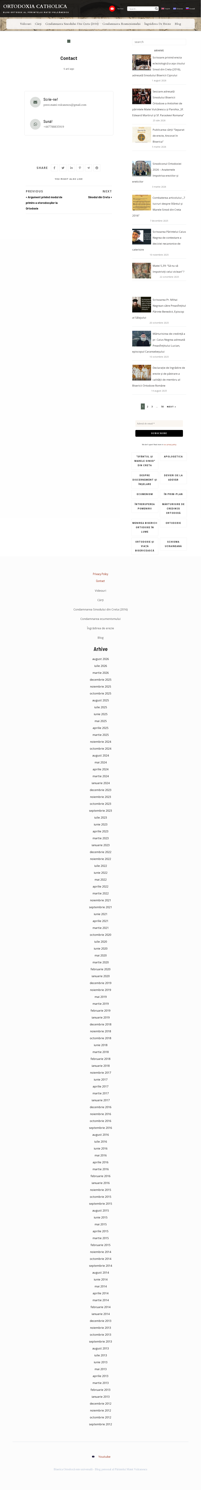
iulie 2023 (100, 817)
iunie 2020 (100, 948)
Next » (171, 406)
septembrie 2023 (100, 810)
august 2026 (100, 659)
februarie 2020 (100, 969)
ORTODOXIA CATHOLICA (35, 6)
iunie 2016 (100, 1148)
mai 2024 (101, 762)
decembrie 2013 (100, 1321)
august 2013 (100, 1348)
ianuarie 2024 (101, 783)
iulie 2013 (100, 1355)
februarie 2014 (100, 1307)
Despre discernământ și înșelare (145, 479)
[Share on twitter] (63, 167)
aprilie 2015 (100, 1231)
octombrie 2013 (100, 1334)
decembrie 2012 (100, 1403)
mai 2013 (101, 1369)
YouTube (120, 9)
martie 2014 (100, 1300)
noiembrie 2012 (100, 1410)
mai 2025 (101, 721)
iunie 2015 (100, 1217)
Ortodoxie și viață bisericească (144, 546)
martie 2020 (100, 962)
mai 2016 (101, 1155)
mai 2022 (101, 879)
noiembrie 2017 (100, 1072)
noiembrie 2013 (100, 1328)
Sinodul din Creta (99, 197)
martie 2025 (100, 735)
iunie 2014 (100, 1279)
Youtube (104, 1457)
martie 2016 (100, 1169)
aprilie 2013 (100, 1376)
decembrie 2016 (100, 1107)
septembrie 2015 (100, 1203)
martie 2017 (100, 1093)
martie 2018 (100, 1052)
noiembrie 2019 (100, 990)
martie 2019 (100, 1004)
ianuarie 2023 (101, 845)
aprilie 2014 (100, 1293)
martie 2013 (100, 1383)
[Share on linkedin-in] (71, 167)
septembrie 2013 (100, 1341)
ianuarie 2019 (101, 1017)
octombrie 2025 (100, 693)
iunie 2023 (100, 824)
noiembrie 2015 (100, 1190)
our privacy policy (170, 444)
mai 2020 (101, 955)
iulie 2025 (100, 707)
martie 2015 (100, 1238)
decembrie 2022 (100, 852)
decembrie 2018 (100, 1024)
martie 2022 (100, 893)
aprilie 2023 (100, 831)
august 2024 (100, 755)
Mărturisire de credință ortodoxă (173, 508)
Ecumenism (145, 494)
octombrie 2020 (100, 935)
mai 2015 (101, 1224)
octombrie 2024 (100, 748)
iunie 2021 (100, 914)
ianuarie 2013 (101, 1396)
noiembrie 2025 (100, 686)
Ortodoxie (173, 523)
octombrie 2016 (100, 1121)
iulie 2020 (100, 941)
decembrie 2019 (100, 983)
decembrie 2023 (100, 790)
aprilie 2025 (100, 728)
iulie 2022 (100, 866)
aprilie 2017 (100, 1086)
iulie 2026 (100, 666)
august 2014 (100, 1272)
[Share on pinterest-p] (79, 167)
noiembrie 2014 (100, 1252)
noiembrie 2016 (100, 1114)
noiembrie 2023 (100, 797)
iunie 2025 (100, 714)
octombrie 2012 (100, 1417)
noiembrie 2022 (100, 859)
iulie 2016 (100, 1141)
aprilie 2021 (100, 921)
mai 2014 (101, 1286)
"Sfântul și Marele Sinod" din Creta (144, 461)
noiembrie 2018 (100, 1031)
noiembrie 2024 (100, 742)
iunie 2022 (100, 873)
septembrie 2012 (100, 1424)
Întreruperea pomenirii (145, 506)
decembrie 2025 (100, 679)
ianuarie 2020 (101, 976)
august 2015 (100, 1210)
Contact (100, 581)
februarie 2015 (100, 1245)
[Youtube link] (112, 9)
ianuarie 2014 (101, 1314)
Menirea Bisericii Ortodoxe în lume (144, 527)
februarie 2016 (100, 1176)
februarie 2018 (100, 1059)
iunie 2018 (100, 1045)
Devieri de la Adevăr (173, 477)
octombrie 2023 (100, 804)
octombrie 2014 (100, 1259)
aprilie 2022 (100, 886)
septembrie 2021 (100, 907)
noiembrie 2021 (100, 900)
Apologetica (173, 456)
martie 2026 (100, 673)
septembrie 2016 (100, 1128)
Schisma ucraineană (173, 544)
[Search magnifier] (156, 8)
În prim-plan (173, 494)
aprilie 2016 (100, 1162)
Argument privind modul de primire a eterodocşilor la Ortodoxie (44, 202)
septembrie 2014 (100, 1265)
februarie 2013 (100, 1390)
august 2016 (100, 1134)
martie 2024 (100, 776)
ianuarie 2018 (101, 1066)
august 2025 (100, 700)
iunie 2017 (100, 1079)
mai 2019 (101, 997)
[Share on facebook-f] (54, 167)
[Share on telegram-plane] (88, 167)
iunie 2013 (100, 1362)
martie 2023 (100, 838)
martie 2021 (100, 928)
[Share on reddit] (96, 167)
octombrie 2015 (100, 1197)
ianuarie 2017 (101, 1100)
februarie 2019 (100, 1010)
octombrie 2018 (100, 1038)
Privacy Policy (100, 574)
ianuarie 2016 (101, 1183)
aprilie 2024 (100, 769)
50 (162, 406)
